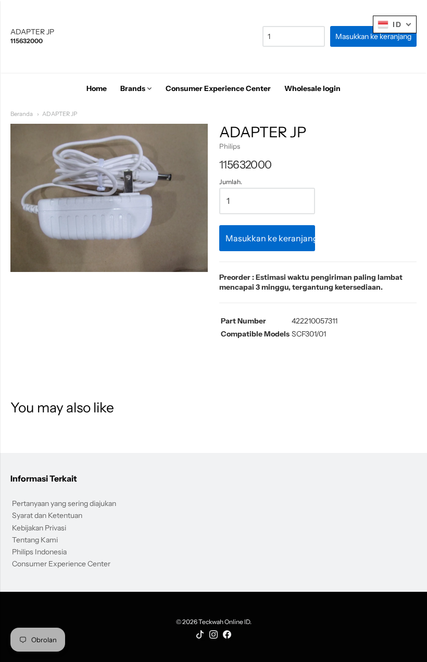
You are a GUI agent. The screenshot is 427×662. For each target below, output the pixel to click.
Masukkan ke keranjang (270, 238)
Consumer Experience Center (61, 563)
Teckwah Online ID (224, 622)
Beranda (21, 114)
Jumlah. (230, 182)
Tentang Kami (35, 539)
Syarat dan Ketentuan (47, 515)
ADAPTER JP (59, 114)
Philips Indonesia (39, 551)
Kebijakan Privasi (39, 528)
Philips (229, 146)
